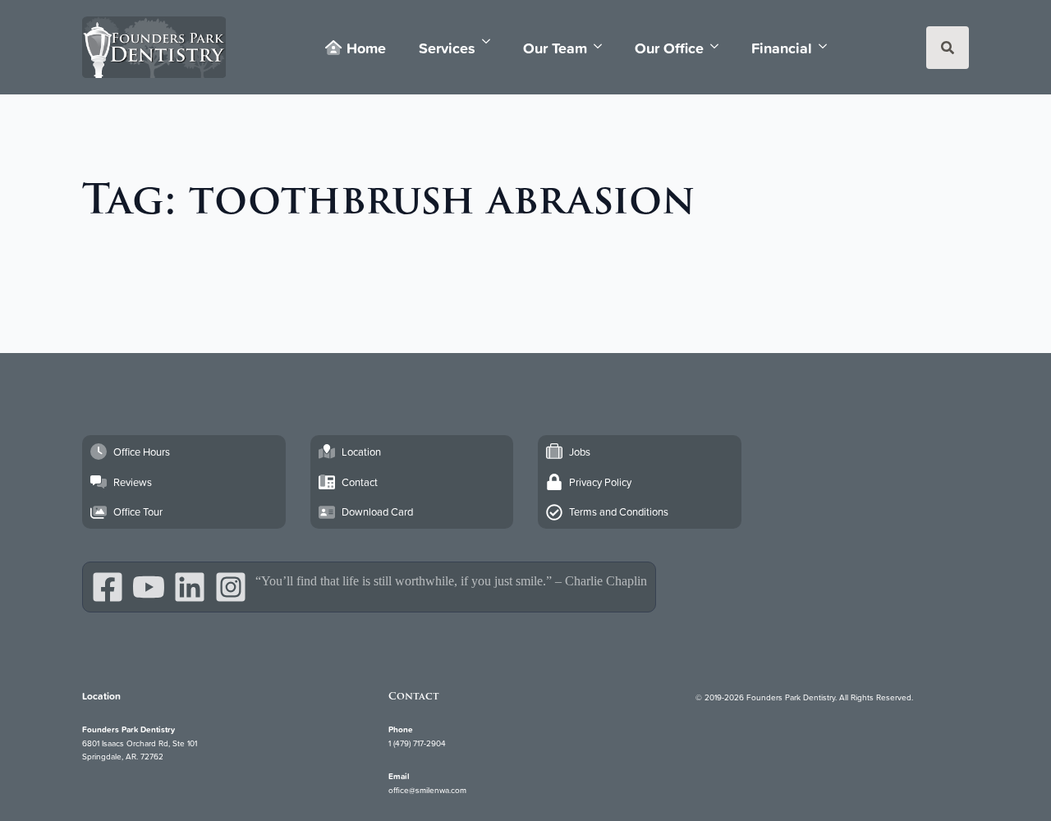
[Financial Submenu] (827, 46)
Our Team (555, 47)
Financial (781, 47)
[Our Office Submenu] (719, 46)
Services (447, 47)
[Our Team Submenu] (602, 46)
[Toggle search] (947, 47)
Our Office (669, 47)
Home (366, 47)
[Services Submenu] (491, 41)
